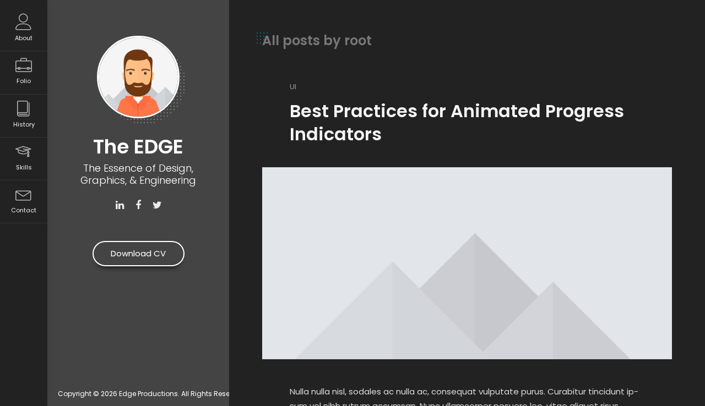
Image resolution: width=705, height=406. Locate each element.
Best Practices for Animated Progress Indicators (457, 122)
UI (293, 86)
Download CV (138, 253)
